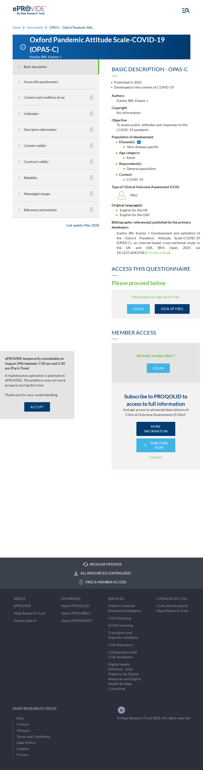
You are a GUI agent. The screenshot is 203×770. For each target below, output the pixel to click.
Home (17, 27)
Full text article (157, 252)
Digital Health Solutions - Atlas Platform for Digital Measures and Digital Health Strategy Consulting (124, 676)
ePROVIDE (22, 606)
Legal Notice (26, 742)
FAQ (20, 718)
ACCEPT (37, 407)
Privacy (22, 754)
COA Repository (120, 645)
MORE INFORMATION (156, 429)
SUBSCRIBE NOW (159, 445)
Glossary (23, 730)
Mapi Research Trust (29, 613)
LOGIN (138, 309)
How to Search (25, 620)
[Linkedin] (121, 713)
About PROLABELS (76, 613)
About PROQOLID (75, 606)
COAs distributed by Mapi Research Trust (172, 608)
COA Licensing (119, 618)
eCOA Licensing (120, 625)
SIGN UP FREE (172, 309)
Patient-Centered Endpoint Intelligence (124, 608)
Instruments (35, 27)
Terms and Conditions (33, 736)
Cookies (23, 749)
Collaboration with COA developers (122, 654)
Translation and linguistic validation (123, 635)
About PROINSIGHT (76, 620)
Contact (156, 457)
